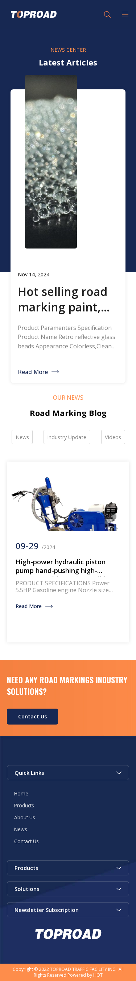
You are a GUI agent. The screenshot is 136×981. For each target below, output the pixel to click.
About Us (24, 817)
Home (21, 793)
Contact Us (32, 716)
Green (33, 14)
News (20, 829)
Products (24, 805)
